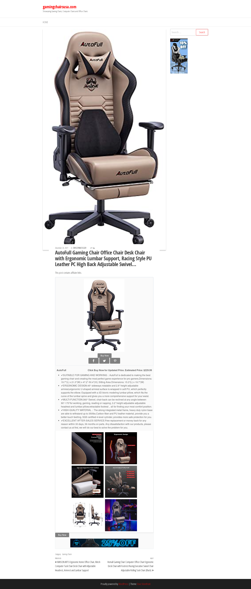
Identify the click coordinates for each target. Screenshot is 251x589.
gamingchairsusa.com (59, 6)
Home (45, 22)
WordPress (123, 584)
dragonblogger (80, 247)
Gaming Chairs (67, 554)
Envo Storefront (143, 584)
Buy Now (105, 355)
